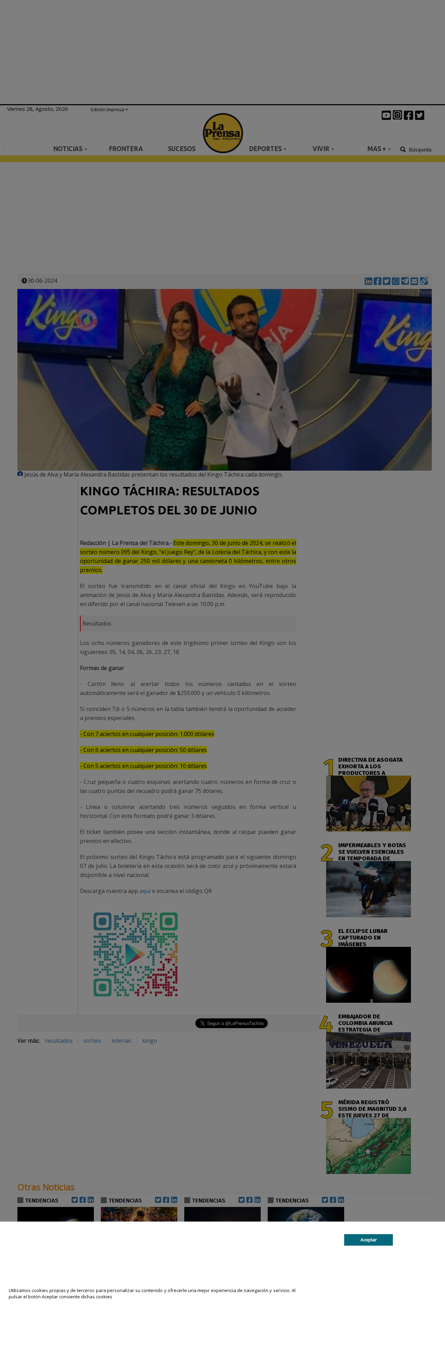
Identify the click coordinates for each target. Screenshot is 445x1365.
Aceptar (369, 1239)
